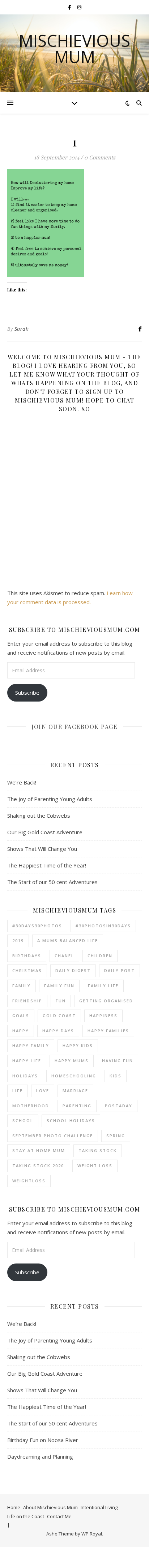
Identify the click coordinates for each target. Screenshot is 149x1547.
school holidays (71, 1120)
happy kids (78, 1045)
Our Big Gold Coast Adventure (44, 832)
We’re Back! (21, 782)
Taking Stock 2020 (38, 1165)
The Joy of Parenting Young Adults (49, 799)
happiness (103, 1015)
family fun (59, 985)
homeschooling (73, 1075)
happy (20, 1030)
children (100, 955)
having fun (117, 1060)
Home (13, 1507)
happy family (30, 1045)
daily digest (73, 970)
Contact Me (59, 1516)
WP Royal (91, 1533)
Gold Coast (59, 1015)
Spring (115, 1135)
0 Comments (99, 157)
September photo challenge (52, 1135)
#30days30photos (37, 925)
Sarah (21, 328)
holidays (25, 1075)
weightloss (29, 1180)
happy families (108, 1030)
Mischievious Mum (74, 48)
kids (116, 1075)
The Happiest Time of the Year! (46, 865)
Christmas (27, 970)
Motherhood (30, 1105)
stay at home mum (38, 1150)
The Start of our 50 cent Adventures (52, 881)
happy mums (72, 1060)
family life (103, 985)
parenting (77, 1105)
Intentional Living (99, 1507)
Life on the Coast (25, 1516)
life (17, 1090)
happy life (26, 1060)
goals (20, 1015)
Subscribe (27, 692)
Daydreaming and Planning (40, 1456)
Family (21, 985)
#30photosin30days (103, 925)
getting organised (106, 1000)
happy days (58, 1030)
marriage (75, 1090)
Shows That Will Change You (42, 848)
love (42, 1090)
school (22, 1120)
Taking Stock (97, 1150)
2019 (18, 940)
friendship (27, 1000)
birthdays (26, 955)
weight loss (94, 1165)
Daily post (119, 970)
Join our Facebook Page (74, 726)
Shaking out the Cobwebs (38, 815)
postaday (118, 1105)
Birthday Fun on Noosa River (42, 1439)
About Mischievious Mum (50, 1507)
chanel (64, 955)
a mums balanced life (67, 940)
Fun (61, 1000)
